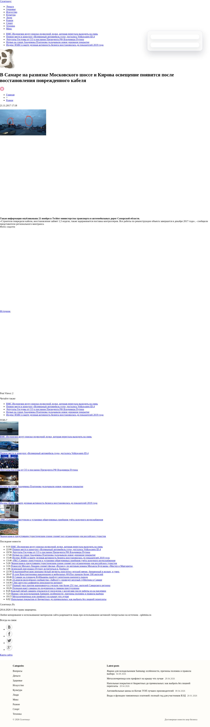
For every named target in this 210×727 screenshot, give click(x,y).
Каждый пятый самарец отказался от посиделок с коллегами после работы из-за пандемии (58, 591)
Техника (10, 26)
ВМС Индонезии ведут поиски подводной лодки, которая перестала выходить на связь (52, 34)
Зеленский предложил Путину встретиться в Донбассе (40, 568)
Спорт (9, 23)
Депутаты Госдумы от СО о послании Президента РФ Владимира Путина (45, 39)
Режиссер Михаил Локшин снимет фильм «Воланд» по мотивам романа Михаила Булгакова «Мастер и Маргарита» (72, 566)
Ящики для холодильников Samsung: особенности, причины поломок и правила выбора (57, 593)
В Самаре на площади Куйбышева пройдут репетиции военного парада (50, 577)
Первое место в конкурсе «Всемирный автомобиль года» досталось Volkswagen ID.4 (50, 36)
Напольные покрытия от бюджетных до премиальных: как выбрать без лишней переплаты (58, 599)
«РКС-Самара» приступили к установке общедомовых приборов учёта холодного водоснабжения (51, 519)
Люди (9, 17)
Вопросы (17, 671)
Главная (10, 94)
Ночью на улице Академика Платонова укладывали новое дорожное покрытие (47, 42)
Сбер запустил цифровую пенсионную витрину (37, 582)
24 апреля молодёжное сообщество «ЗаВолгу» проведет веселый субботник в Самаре (57, 580)
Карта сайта (6, 655)
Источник (5, 311)
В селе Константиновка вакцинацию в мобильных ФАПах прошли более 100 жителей (57, 574)
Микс (9, 28)
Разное (9, 20)
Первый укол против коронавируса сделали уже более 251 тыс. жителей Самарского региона (61, 585)
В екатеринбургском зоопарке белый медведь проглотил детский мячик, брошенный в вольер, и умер (66, 571)
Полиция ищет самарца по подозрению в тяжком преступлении (45, 588)
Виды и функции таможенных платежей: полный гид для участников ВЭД (146, 695)
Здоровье (11, 9)
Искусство (11, 12)
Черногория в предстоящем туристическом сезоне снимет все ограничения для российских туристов (53, 536)
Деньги (10, 6)
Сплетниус (6, 1)
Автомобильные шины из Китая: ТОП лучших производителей (140, 691)
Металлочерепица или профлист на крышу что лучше (40, 596)
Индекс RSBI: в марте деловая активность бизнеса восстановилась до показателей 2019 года (54, 45)
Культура (11, 15)
